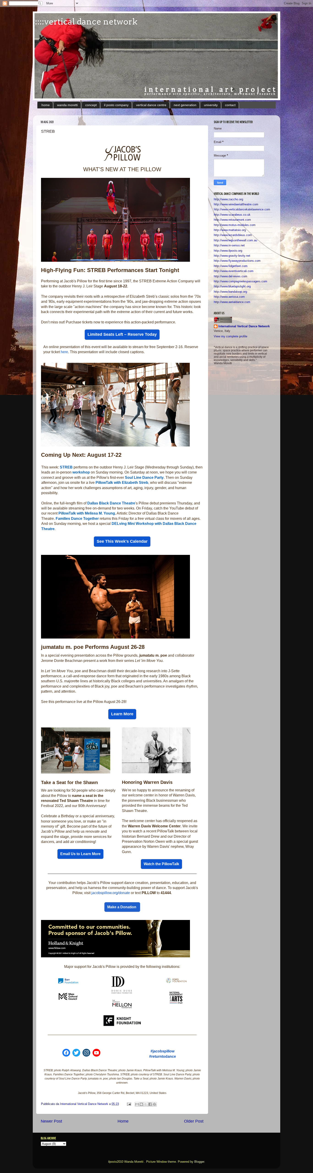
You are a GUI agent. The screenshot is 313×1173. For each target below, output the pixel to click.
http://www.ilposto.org (228, 250)
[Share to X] (145, 1104)
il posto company (116, 105)
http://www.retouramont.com (232, 219)
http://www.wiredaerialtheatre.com (236, 204)
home (45, 105)
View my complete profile (230, 336)
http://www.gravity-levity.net (232, 255)
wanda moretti (67, 105)
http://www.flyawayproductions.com (237, 260)
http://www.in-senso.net (229, 245)
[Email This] (137, 1104)
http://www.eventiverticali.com (233, 271)
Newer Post (51, 1121)
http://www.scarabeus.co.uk (232, 214)
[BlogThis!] (141, 1104)
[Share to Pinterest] (154, 1104)
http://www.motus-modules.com (234, 225)
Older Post (193, 1121)
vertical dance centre (151, 105)
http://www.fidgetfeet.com (230, 266)
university (211, 105)
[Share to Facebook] (150, 1104)
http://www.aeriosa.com (229, 296)
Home (123, 1121)
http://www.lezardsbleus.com (233, 235)
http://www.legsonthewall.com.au (235, 240)
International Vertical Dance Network (244, 326)
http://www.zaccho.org (228, 199)
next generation (185, 105)
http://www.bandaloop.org (230, 291)
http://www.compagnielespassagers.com (240, 281)
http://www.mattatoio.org (230, 230)
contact (230, 105)
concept (91, 105)
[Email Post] (129, 1104)
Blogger (199, 1161)
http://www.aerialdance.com (232, 302)
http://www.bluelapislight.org (232, 286)
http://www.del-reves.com (230, 276)
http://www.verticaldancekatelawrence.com (242, 209)
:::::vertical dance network (85, 22)
